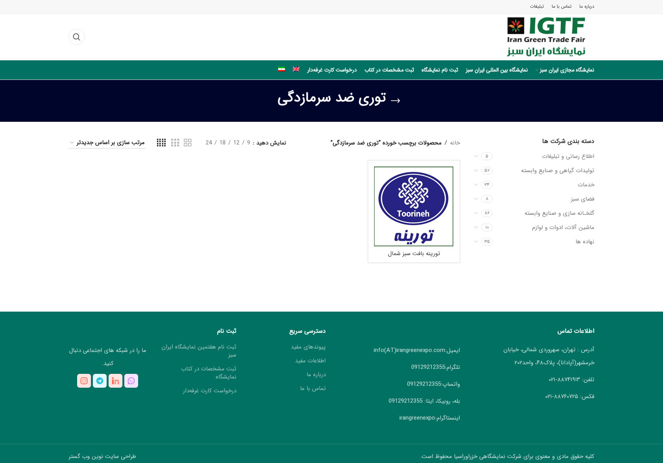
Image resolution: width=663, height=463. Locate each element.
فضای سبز (582, 199)
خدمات (586, 184)
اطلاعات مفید (310, 361)
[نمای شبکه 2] (187, 143)
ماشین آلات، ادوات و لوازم (563, 227)
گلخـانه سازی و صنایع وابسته (559, 213)
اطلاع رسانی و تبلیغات (568, 156)
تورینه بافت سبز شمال (414, 253)
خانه (455, 143)
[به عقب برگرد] (395, 101)
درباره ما (316, 375)
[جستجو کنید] (77, 37)
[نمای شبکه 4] (161, 143)
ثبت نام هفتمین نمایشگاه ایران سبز (199, 351)
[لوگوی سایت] (539, 36)
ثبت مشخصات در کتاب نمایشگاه (208, 373)
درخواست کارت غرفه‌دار (209, 391)
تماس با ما (313, 389)
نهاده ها (585, 241)
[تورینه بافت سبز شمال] (414, 206)
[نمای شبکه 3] (175, 143)
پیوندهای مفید (308, 347)
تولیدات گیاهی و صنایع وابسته (557, 170)
